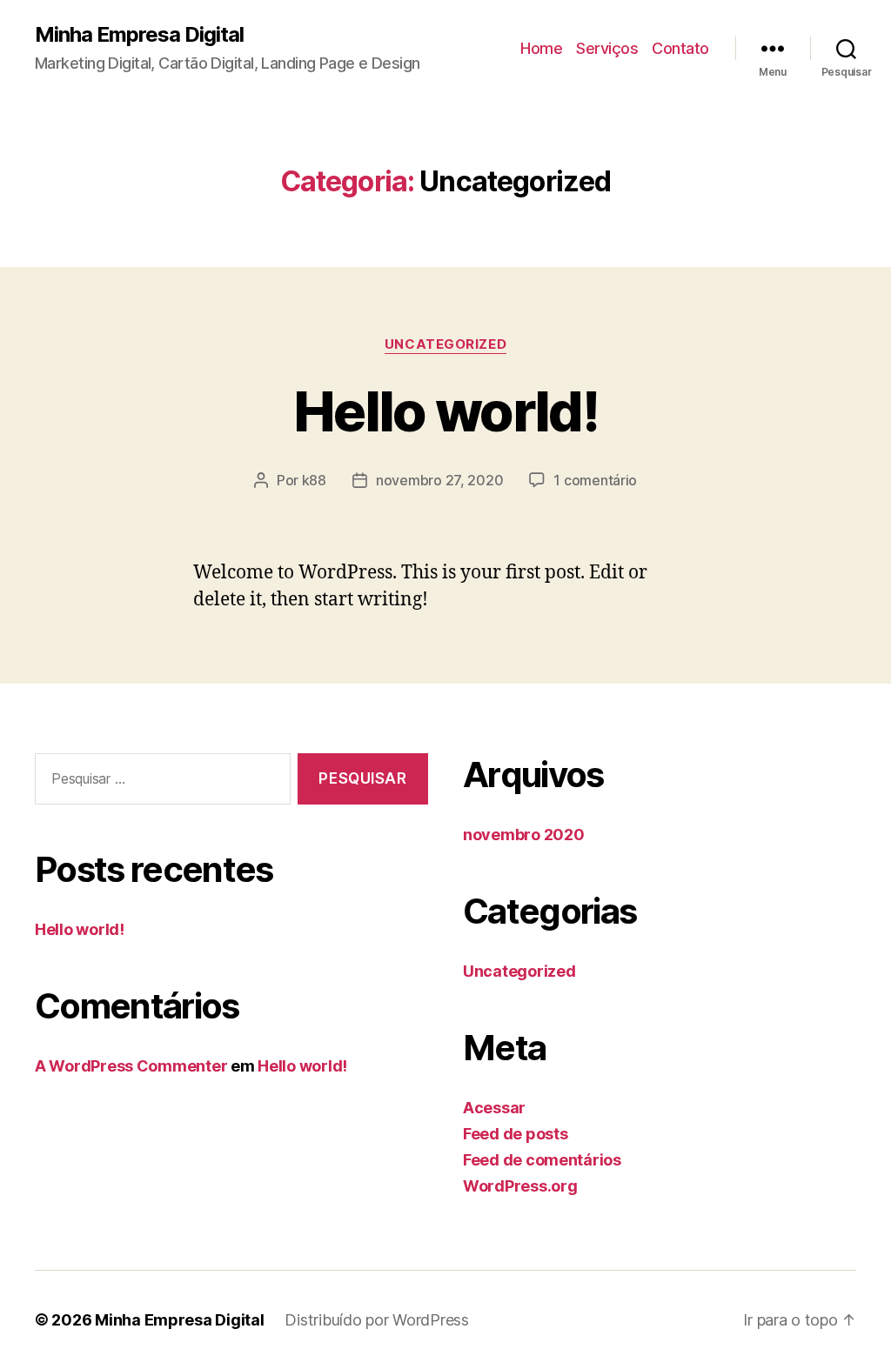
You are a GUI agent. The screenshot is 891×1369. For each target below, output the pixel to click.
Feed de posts (515, 1134)
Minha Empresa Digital (139, 34)
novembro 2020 (524, 834)
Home (541, 48)
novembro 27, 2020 (439, 480)
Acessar (494, 1108)
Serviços (607, 48)
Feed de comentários (542, 1160)
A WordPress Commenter (131, 1066)
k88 (314, 480)
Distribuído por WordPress (376, 1320)
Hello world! (445, 410)
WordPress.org (520, 1186)
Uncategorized (445, 344)
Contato (680, 48)
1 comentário (595, 480)
